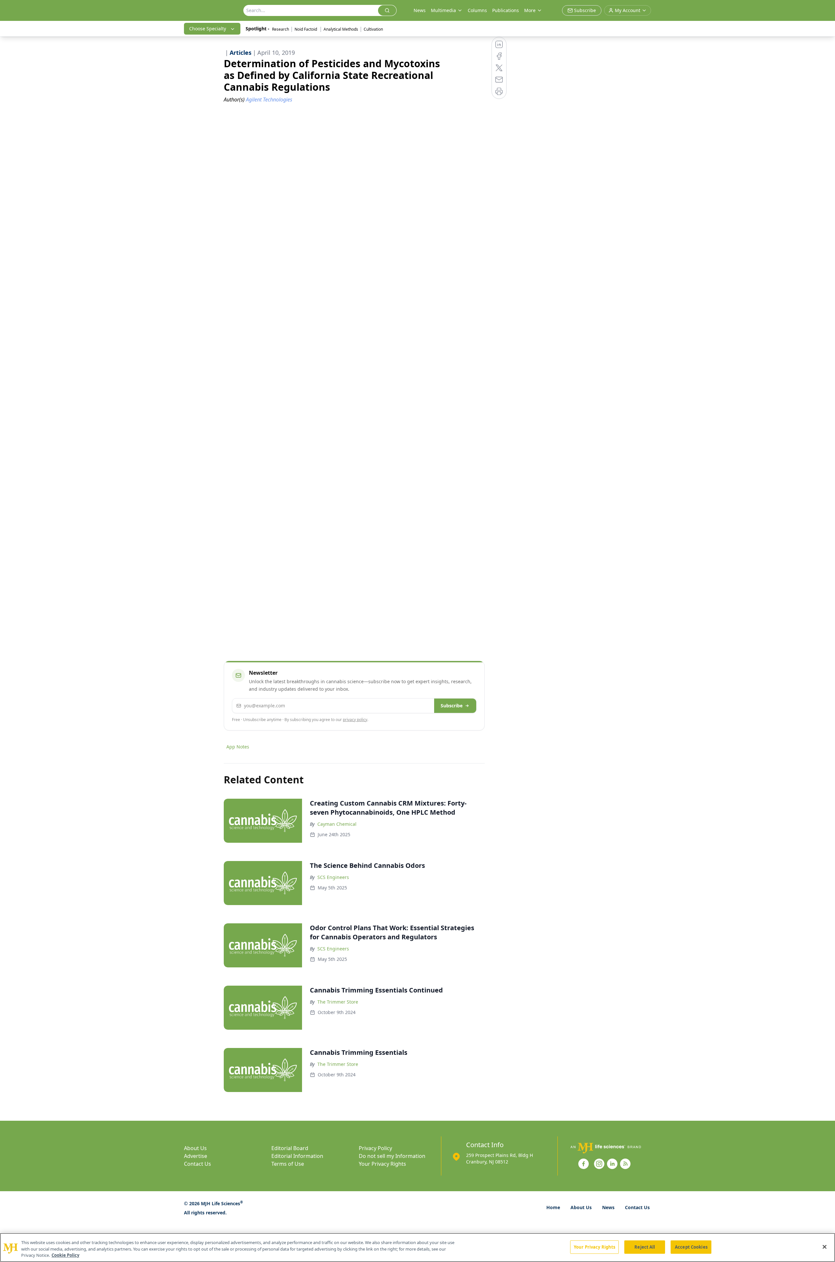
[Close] (824, 1246)
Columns (477, 10)
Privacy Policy (375, 1148)
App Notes (237, 747)
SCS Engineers (333, 877)
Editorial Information (297, 1156)
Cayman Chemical (337, 824)
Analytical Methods (341, 29)
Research (280, 29)
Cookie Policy (65, 1255)
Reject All (644, 1247)
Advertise (195, 1156)
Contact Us (197, 1163)
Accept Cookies (691, 1247)
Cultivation (373, 29)
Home (553, 1207)
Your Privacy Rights (382, 1163)
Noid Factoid (306, 29)
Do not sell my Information (392, 1156)
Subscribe (452, 705)
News (420, 10)
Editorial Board (289, 1148)
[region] (417, 1247)
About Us (195, 1148)
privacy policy (355, 719)
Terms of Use (287, 1163)
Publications (505, 10)
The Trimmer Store (337, 1002)
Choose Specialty (207, 28)
